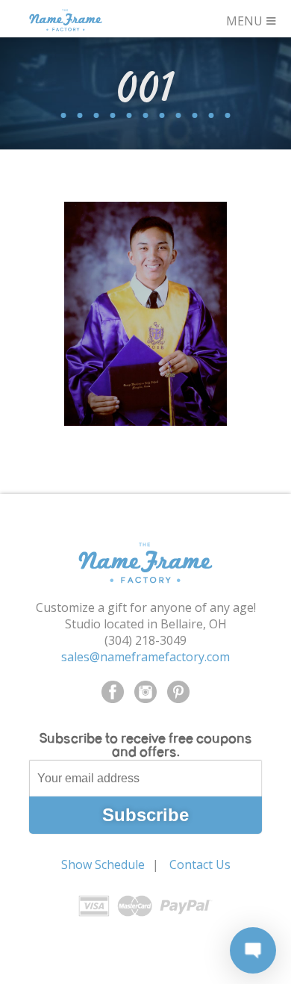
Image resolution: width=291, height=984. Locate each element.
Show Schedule (103, 864)
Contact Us (200, 864)
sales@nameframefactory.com (145, 657)
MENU (251, 19)
